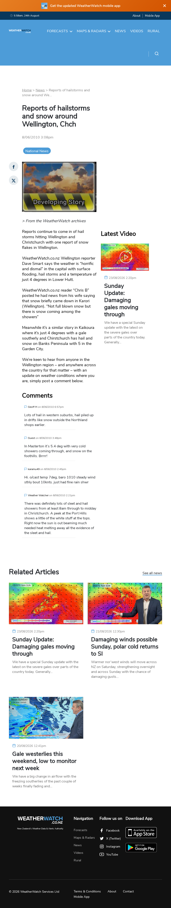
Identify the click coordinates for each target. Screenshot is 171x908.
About (136, 16)
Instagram (113, 846)
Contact (128, 891)
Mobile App (152, 16)
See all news (152, 573)
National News (37, 151)
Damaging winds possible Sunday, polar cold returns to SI (124, 646)
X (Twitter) (113, 838)
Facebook (113, 830)
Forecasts (57, 31)
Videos (136, 31)
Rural (154, 31)
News (120, 31)
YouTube (112, 854)
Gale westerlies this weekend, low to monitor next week (44, 761)
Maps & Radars (91, 31)
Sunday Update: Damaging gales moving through (121, 300)
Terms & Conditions (87, 891)
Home (27, 90)
